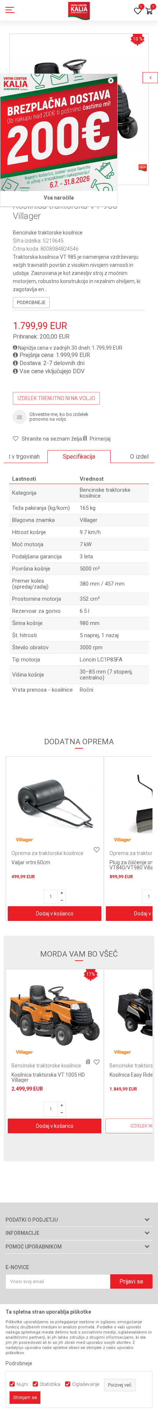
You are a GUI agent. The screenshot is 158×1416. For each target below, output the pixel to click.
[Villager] (24, 839)
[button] (47, 439)
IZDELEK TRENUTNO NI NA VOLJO (56, 398)
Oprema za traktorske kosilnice (47, 853)
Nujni (22, 1384)
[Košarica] (148, 11)
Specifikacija (79, 456)
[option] (79, 456)
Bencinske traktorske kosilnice (48, 233)
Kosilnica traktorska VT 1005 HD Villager (48, 1077)
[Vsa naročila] (58, 132)
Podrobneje (31, 302)
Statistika (50, 1384)
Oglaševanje (85, 1384)
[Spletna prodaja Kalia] (79, 10)
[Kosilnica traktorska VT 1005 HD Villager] (54, 1016)
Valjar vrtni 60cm (30, 862)
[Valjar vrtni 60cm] (54, 804)
